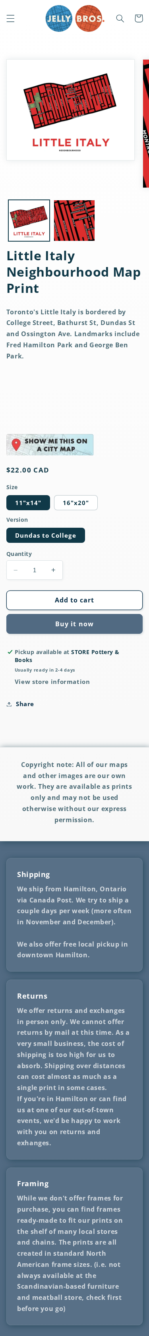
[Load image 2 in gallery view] (74, 220)
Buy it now (74, 624)
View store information (52, 681)
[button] (10, 18)
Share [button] (25, 704)
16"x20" (76, 503)
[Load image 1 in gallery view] (29, 220)
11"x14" (28, 503)
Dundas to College (45, 535)
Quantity (19, 554)
